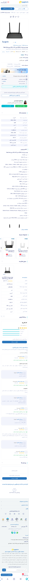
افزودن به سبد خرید (6, 574)
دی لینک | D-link (24, 45)
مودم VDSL (13, 12)
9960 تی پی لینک (10, 66)
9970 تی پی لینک (17, 64)
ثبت (4, 570)
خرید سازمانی (20, 8)
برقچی (27, 12)
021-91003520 (4, 526)
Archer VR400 (10, 64)
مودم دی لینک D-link (17, 45)
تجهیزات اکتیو (22, 12)
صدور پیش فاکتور (6, 8)
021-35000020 (14, 526)
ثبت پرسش (13, 478)
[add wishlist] (18, 17)
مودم (18, 12)
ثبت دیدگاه (13, 342)
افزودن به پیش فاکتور (13, 95)
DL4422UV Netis (17, 66)
